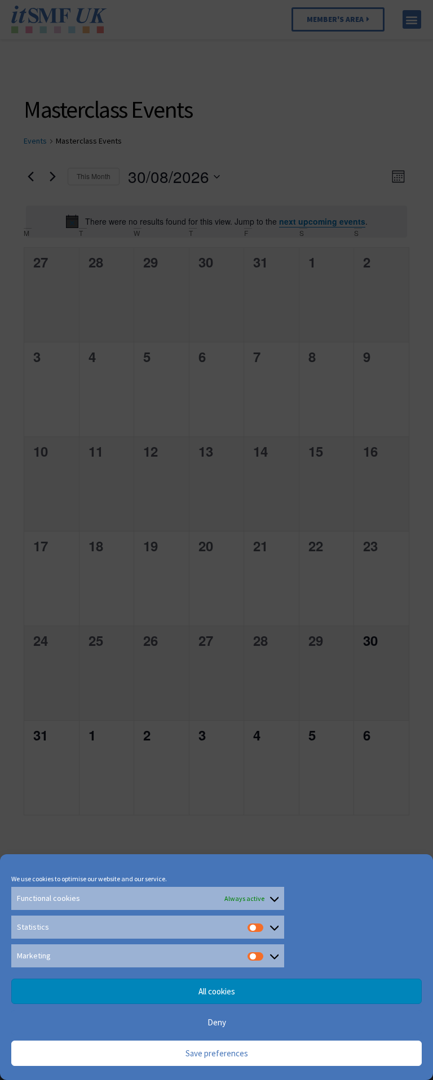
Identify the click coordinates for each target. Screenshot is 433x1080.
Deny (216, 1022)
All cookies (216, 991)
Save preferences (216, 1053)
